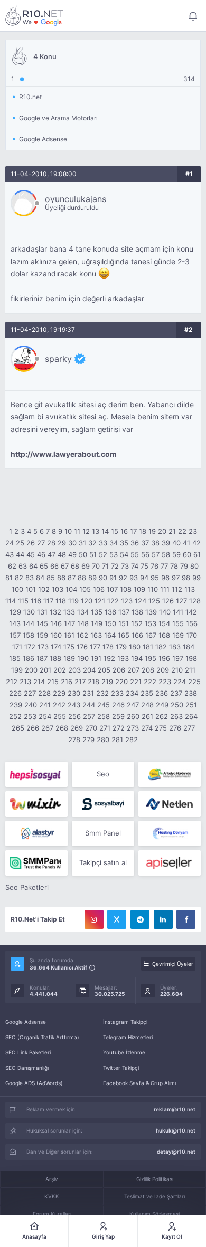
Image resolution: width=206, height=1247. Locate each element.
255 (59, 716)
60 (187, 554)
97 (176, 577)
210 (177, 670)
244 (88, 705)
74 (134, 566)
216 (66, 681)
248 (147, 705)
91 (113, 577)
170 (191, 635)
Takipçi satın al (103, 862)
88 (82, 577)
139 (151, 612)
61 (197, 554)
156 (192, 623)
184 (188, 646)
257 (89, 716)
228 (44, 693)
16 (124, 531)
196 (164, 658)
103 (57, 589)
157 (15, 635)
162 (82, 635)
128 (195, 601)
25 (20, 543)
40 (176, 543)
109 (139, 589)
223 (164, 681)
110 (152, 589)
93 (133, 577)
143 (15, 623)
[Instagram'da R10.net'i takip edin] (94, 919)
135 (96, 612)
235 (147, 693)
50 (83, 554)
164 (110, 635)
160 (56, 635)
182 (161, 646)
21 (172, 531)
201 (45, 670)
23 (193, 531)
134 (83, 612)
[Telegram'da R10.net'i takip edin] (139, 919)
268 (61, 728)
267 (47, 728)
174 (56, 646)
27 (41, 543)
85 (50, 577)
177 (95, 646)
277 (189, 728)
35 (124, 543)
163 (96, 635)
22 (182, 531)
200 (31, 670)
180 (135, 646)
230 (74, 693)
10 (68, 531)
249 (162, 705)
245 (103, 705)
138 (137, 612)
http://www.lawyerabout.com (64, 454)
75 (144, 566)
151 (123, 623)
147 (69, 623)
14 (105, 531)
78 (174, 566)
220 (121, 681)
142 (191, 612)
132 (55, 612)
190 (83, 658)
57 (156, 554)
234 (132, 693)
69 (85, 566)
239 (16, 705)
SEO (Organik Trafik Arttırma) (42, 1037)
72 (115, 566)
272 (119, 728)
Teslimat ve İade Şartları (154, 1196)
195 (150, 658)
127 (181, 601)
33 (103, 543)
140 (165, 612)
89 (92, 577)
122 (113, 601)
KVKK (51, 1196)
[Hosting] (169, 804)
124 (140, 601)
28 (51, 543)
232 (102, 693)
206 (119, 670)
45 (30, 554)
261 (147, 716)
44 (20, 554)
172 (29, 646)
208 (148, 670)
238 (190, 693)
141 (178, 612)
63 (22, 566)
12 (86, 531)
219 (107, 681)
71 (105, 566)
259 (118, 716)
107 (112, 589)
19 (152, 531)
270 (91, 728)
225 (194, 681)
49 (72, 554)
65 (44, 566)
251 (191, 705)
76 (154, 566)
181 (148, 646)
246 (118, 705)
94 (144, 577)
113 (189, 589)
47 (51, 554)
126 (168, 601)
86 (61, 577)
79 (184, 566)
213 (25, 681)
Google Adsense (25, 1022)
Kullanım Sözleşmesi (154, 1214)
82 (19, 577)
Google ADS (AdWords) (34, 1083)
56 (145, 554)
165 (123, 635)
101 (30, 589)
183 (175, 646)
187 (42, 658)
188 (55, 658)
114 (10, 601)
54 (124, 554)
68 (75, 566)
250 (177, 705)
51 (93, 554)
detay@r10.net (176, 1151)
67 (65, 566)
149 (96, 623)
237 (176, 693)
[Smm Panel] (36, 774)
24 (9, 543)
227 (30, 693)
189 (69, 658)
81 (9, 577)
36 (134, 543)
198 (191, 658)
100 (17, 589)
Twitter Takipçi (121, 1067)
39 (166, 543)
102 (44, 589)
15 (114, 531)
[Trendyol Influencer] (36, 804)
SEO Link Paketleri (28, 1052)
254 (45, 716)
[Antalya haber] (169, 774)
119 (73, 601)
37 (145, 543)
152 (137, 623)
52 (103, 554)
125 (154, 601)
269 (76, 728)
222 (150, 681)
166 (137, 635)
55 (134, 554)
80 (194, 566)
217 (80, 681)
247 (133, 705)
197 (177, 658)
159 (42, 635)
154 (164, 623)
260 (133, 716)
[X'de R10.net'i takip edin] (116, 919)
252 (15, 716)
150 (110, 623)
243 (74, 705)
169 (178, 635)
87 (72, 577)
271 (104, 728)
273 (133, 728)
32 (92, 543)
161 (69, 635)
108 (126, 589)
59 (176, 554)
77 (164, 566)
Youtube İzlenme (124, 1052)
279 (88, 739)
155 (178, 623)
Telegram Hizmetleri (128, 1037)
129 (15, 612)
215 (53, 681)
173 (43, 646)
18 (142, 531)
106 (99, 589)
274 (147, 728)
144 (28, 623)
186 (28, 658)
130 (29, 612)
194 (137, 658)
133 (69, 612)
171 (17, 646)
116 (36, 601)
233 (117, 693)
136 (110, 612)
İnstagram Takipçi (125, 1022)
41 (186, 543)
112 (177, 589)
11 (77, 531)
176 (82, 646)
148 (83, 623)
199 (17, 670)
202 (59, 670)
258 (103, 716)
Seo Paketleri (27, 887)
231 (88, 693)
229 (59, 693)
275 (161, 728)
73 (125, 566)
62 (12, 566)
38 (155, 543)
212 (11, 681)
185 (15, 658)
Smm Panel (103, 833)
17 (133, 531)
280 (103, 739)
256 (74, 716)
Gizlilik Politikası (154, 1179)
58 (166, 554)
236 (161, 693)
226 (15, 693)
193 (123, 658)
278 (74, 739)
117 (48, 601)
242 (59, 705)
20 (162, 531)
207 (133, 670)
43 (9, 554)
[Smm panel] (36, 863)
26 (30, 543)
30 (72, 543)
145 (42, 623)
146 (56, 623)
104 (71, 589)
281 (117, 739)
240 (30, 705)
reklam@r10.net (174, 1109)
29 (62, 543)
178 (108, 646)
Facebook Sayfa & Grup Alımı (139, 1083)
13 (95, 531)
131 (42, 612)
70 (96, 566)
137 (123, 612)
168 (164, 635)
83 (29, 577)
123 (127, 601)
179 (121, 646)
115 (23, 601)
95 (155, 577)
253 (30, 716)
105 (85, 589)
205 (104, 670)
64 (33, 566)
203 (74, 670)
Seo (103, 774)
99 (196, 577)
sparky (58, 358)
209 (162, 670)
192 (109, 658)
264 (191, 716)
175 (68, 646)
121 (100, 601)
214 (39, 681)
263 (176, 716)
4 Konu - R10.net (34, 15)
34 (113, 543)
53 (113, 554)
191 (96, 658)
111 (165, 589)
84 (40, 577)
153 (150, 623)
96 (165, 577)
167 (150, 635)
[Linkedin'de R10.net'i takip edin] (163, 919)
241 (45, 705)
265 (18, 728)
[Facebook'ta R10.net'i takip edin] (185, 919)
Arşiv (51, 1179)
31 (82, 543)
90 (103, 577)
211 (190, 670)
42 (196, 543)
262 (161, 716)
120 (86, 601)
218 (93, 681)
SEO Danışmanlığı (27, 1067)
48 (62, 554)
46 (41, 554)
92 (123, 577)
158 (28, 635)
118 (60, 601)
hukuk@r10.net (175, 1130)
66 (54, 566)
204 (89, 670)
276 (175, 728)
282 (131, 739)
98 (186, 577)
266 (32, 728)
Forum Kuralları (52, 1214)
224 (179, 681)
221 (136, 681)
